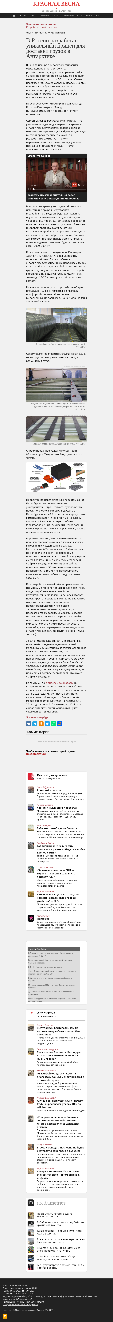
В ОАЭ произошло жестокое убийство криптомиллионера (60, 1224)
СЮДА (38, 1310)
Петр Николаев (44, 1144)
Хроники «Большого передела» (57, 807)
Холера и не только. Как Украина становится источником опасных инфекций (58, 1175)
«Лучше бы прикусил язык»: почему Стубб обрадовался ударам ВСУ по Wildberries (60, 1104)
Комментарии (68, 15)
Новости (23, 15)
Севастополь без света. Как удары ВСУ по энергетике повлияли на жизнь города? (59, 1055)
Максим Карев (44, 825)
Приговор (43, 918)
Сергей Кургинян (45, 787)
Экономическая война (41, 24)
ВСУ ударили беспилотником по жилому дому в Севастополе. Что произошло (58, 1031)
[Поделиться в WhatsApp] (53, 723)
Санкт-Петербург (39, 717)
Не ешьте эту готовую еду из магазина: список (54, 1215)
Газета (80, 15)
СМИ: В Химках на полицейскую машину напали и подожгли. (56, 1258)
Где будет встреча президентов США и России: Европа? (61, 1266)
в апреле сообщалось (59, 683)
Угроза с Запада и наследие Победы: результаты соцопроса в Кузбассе (60, 1149)
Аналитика (44, 15)
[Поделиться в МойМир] (59, 723)
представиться (36, 754)
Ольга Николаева (45, 867)
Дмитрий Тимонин (46, 1070)
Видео (33, 15)
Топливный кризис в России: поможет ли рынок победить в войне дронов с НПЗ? (61, 849)
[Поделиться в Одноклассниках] (41, 723)
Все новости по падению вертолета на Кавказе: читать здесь (61, 1241)
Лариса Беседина (45, 891)
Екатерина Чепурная (47, 1049)
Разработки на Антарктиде (42, 27)
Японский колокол (49, 790)
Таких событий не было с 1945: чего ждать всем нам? (59, 1232)
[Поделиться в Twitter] (47, 723)
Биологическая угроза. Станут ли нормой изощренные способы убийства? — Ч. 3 (58, 898)
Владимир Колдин (46, 843)
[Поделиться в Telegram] (34, 723)
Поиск (97, 15)
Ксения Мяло (43, 915)
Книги (89, 15)
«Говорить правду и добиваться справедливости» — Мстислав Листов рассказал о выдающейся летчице (58, 1122)
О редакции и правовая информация (20, 1304)
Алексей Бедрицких (46, 1097)
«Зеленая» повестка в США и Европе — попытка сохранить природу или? (56, 873)
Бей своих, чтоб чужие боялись (57, 828)
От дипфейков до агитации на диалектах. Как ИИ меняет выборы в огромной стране (60, 1077)
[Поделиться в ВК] (28, 723)
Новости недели (45, 804)
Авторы (55, 15)
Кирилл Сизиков (45, 1025)
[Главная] (56, 6)
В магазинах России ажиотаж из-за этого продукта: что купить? (58, 1249)
